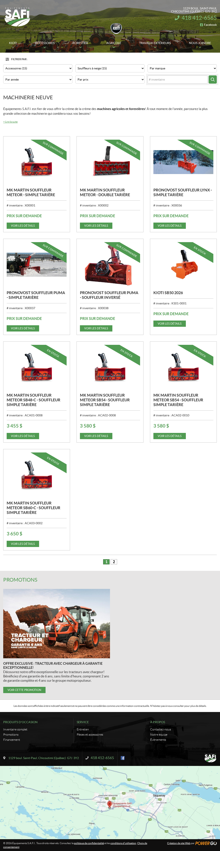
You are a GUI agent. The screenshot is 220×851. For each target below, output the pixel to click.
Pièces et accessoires (90, 734)
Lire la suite (10, 121)
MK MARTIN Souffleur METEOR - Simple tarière (31, 192)
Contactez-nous (160, 729)
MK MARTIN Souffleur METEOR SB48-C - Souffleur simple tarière (33, 400)
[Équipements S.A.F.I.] (17, 17)
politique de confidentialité (89, 843)
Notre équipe (158, 734)
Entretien (83, 729)
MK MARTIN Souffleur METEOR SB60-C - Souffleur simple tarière (33, 508)
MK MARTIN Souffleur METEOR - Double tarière (105, 192)
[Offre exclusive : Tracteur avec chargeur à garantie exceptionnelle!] (56, 623)
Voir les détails (23, 225)
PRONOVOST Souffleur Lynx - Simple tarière (182, 192)
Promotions (20, 580)
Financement (11, 739)
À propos (157, 722)
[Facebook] (123, 758)
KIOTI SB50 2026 (168, 292)
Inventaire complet (15, 729)
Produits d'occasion (20, 722)
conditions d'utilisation (123, 843)
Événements (158, 739)
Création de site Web (178, 843)
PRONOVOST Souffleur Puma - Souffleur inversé (109, 295)
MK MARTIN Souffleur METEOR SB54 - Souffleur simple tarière (105, 400)
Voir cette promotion (24, 690)
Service (83, 722)
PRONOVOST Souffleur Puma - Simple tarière (36, 295)
